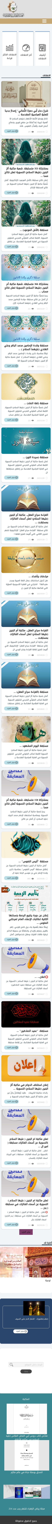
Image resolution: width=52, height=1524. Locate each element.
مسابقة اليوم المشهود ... (34, 746)
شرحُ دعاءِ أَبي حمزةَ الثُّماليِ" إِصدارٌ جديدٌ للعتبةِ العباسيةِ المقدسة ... (26, 112)
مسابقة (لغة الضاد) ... (36, 403)
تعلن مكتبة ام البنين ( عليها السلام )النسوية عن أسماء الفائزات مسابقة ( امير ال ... (28, 1143)
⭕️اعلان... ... (41, 977)
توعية (48, 1280)
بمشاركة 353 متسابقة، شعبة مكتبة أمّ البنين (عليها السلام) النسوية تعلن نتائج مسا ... (26, 172)
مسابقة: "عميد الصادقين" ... (32, 1031)
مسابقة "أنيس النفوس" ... (33, 861)
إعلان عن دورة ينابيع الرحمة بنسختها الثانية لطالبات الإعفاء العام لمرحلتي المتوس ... (28, 919)
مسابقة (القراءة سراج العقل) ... (31, 692)
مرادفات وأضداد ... (38, 576)
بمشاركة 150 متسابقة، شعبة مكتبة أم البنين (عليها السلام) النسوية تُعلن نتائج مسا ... (26, 804)
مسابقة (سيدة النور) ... (35, 457)
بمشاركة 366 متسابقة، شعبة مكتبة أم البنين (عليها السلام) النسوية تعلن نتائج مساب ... (26, 288)
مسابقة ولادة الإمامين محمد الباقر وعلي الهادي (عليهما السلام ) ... (26, 347)
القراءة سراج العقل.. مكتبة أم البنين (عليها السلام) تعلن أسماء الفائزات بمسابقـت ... (28, 519)
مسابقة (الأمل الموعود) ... (34, 230)
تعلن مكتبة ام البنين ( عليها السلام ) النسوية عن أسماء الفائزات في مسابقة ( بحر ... (26, 1204)
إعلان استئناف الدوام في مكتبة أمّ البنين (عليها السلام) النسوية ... (29, 1087)
